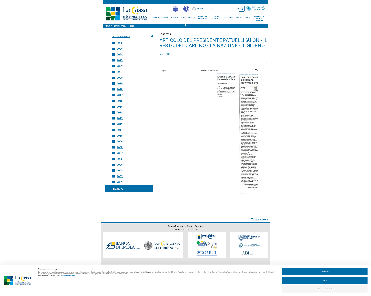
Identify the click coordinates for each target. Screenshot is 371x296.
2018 (120, 89)
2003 (120, 176)
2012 (120, 124)
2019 (120, 83)
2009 (120, 141)
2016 (120, 100)
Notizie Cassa (121, 36)
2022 (120, 66)
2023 (120, 60)
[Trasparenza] (255, 8)
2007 (120, 153)
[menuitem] (156, 17)
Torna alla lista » (259, 219)
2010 (120, 135)
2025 (120, 48)
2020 (120, 77)
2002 (120, 182)
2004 (120, 170)
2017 (120, 95)
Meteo (200, 9)
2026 (120, 42)
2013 (120, 118)
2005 (120, 164)
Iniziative (117, 188)
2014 (120, 112)
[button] (186, 8)
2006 (120, 158)
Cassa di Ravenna (126, 13)
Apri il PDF (164, 54)
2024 (120, 54)
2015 (120, 106)
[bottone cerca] (241, 9)
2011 (120, 129)
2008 (120, 147)
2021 (120, 71)
